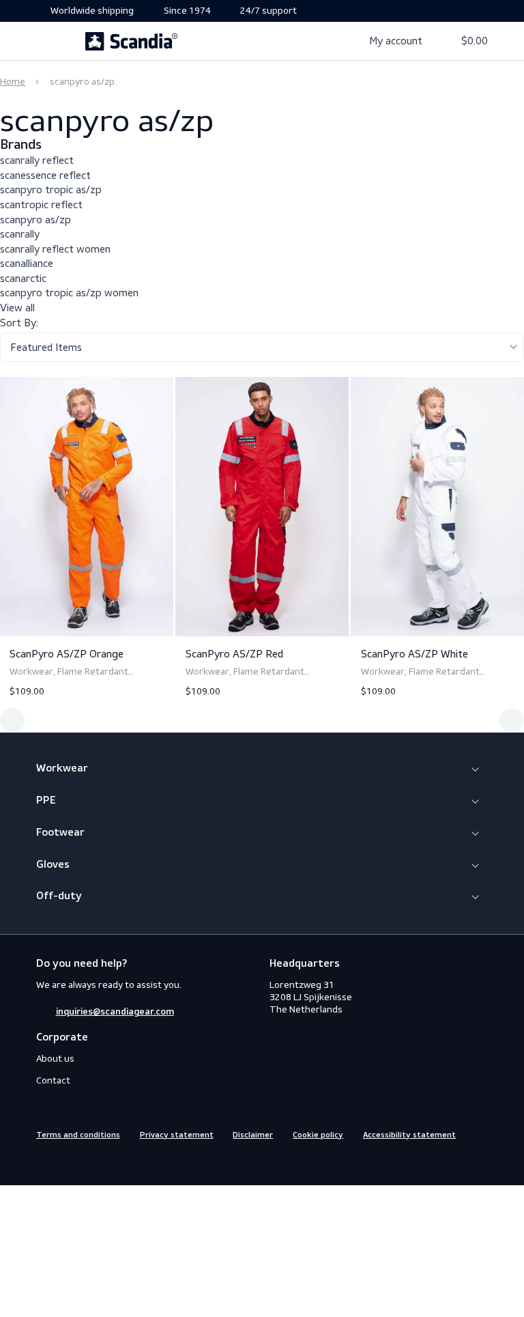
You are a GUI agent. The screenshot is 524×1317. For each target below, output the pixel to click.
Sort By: (19, 322)
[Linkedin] (92, 1163)
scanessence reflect (45, 175)
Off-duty (59, 896)
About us (55, 1058)
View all (17, 307)
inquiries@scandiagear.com (115, 1012)
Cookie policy (318, 1135)
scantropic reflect (41, 204)
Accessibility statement (409, 1135)
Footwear (60, 832)
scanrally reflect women (55, 248)
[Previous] (12, 720)
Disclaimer (253, 1135)
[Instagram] (68, 1163)
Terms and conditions (78, 1135)
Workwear (62, 768)
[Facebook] (43, 1163)
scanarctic (23, 278)
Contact (53, 1080)
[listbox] (262, 347)
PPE (46, 800)
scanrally (20, 233)
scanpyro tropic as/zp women (69, 292)
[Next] (511, 720)
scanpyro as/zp (35, 219)
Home (12, 81)
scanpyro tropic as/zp (51, 189)
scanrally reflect (37, 160)
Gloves (53, 865)
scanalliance (26, 263)
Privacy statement (177, 1135)
